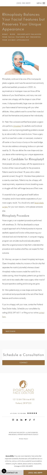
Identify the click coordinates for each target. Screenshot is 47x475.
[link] (23, 408)
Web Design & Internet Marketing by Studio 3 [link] (24, 434)
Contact (23, 362)
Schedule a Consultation (23, 355)
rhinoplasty (17, 126)
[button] (4, 471)
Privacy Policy (23, 439)
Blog (12, 34)
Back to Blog (10, 331)
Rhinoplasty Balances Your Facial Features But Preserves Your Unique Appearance (21, 37)
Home (5, 34)
